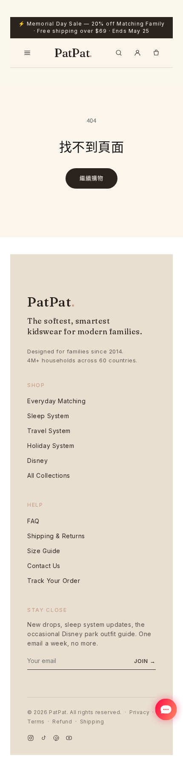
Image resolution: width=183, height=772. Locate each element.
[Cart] (156, 52)
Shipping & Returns (56, 536)
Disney (37, 460)
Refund (62, 721)
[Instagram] (30, 739)
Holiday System (50, 445)
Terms (36, 721)
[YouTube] (69, 739)
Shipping (92, 721)
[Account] (137, 52)
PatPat (73, 53)
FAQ (33, 521)
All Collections (48, 475)
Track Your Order (53, 580)
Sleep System (48, 415)
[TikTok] (43, 739)
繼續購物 (91, 178)
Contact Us (43, 565)
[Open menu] (27, 53)
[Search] (118, 52)
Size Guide (43, 550)
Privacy (139, 712)
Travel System (49, 430)
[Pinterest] (56, 739)
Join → (145, 660)
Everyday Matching (56, 401)
